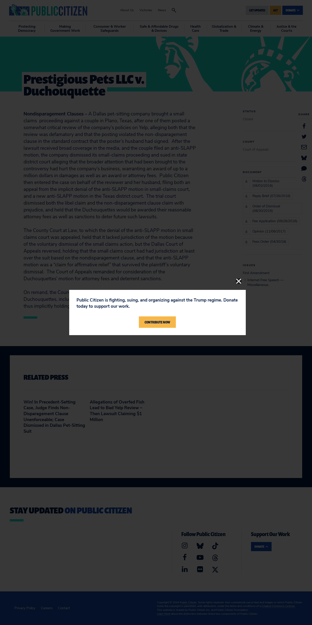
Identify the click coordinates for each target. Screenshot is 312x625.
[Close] (239, 281)
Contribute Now (157, 322)
